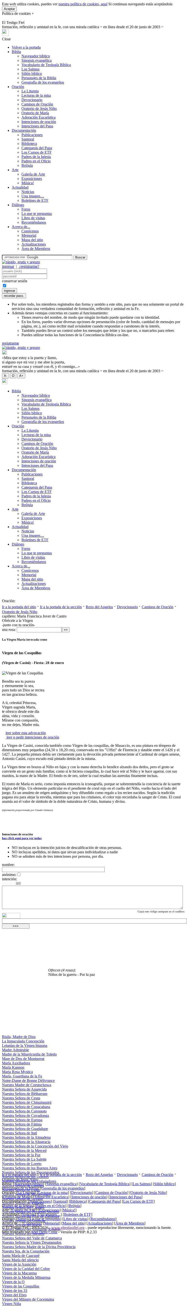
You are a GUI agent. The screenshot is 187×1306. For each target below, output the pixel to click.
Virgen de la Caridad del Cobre (26, 1269)
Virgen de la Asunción (19, 1264)
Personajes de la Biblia (38, 78)
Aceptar (9, 9)
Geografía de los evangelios (42, 82)
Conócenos (30, 231)
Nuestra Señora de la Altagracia (26, 1142)
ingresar (8, 266)
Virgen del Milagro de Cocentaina (28, 1299)
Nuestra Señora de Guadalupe (25, 1129)
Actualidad (20, 187)
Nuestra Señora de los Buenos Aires (29, 1168)
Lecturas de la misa (36, 95)
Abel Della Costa (44, 1232)
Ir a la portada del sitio (19, 607)
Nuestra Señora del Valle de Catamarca (32, 1238)
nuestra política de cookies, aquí (82, 4)
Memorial (28, 235)
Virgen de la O (13, 1282)
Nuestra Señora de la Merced (24, 1150)
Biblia (16, 52)
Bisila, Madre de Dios (19, 1037)
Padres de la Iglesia (36, 157)
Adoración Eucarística (38, 117)
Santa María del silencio (20, 1260)
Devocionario (31, 100)
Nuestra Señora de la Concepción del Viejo (35, 1146)
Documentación (24, 130)
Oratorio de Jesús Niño (39, 108)
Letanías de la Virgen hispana (24, 1045)
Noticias (27, 192)
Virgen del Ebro (14, 1295)
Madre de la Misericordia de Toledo (29, 1054)
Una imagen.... (32, 196)
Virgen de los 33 (14, 1290)
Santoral (27, 139)
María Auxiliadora (16, 1063)
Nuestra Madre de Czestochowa (26, 1085)
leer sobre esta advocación (26, 733)
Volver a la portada (26, 47)
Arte (15, 170)
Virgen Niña (11, 1304)
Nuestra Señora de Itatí (19, 1133)
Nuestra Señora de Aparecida (24, 1089)
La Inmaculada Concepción (23, 1041)
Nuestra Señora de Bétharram (24, 1094)
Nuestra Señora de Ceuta (21, 1098)
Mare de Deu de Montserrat (23, 1059)
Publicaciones (32, 135)
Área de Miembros (35, 249)
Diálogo (18, 205)
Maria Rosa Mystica (17, 1072)
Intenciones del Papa (37, 126)
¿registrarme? (29, 266)
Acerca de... (21, 227)
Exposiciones (31, 178)
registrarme (10, 343)
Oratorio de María (35, 113)
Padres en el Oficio (36, 161)
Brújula (27, 165)
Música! (27, 183)
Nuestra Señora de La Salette (24, 1159)
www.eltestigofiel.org (67, 1228)
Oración (18, 87)
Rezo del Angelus (99, 607)
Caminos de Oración (37, 104)
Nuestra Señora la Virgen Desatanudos (31, 1242)
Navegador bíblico (35, 56)
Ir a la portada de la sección (61, 607)
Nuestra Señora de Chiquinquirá (26, 1102)
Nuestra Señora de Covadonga (25, 1115)
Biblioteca (29, 143)
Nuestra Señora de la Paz (21, 1155)
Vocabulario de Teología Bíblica (46, 65)
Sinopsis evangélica (36, 60)
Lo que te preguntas (36, 214)
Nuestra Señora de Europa (22, 1120)
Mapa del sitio (32, 240)
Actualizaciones (33, 244)
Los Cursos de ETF (36, 152)
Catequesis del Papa (36, 148)
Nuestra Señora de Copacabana (26, 1107)
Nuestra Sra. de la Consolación (25, 1251)
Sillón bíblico (31, 73)
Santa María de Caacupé (20, 1255)
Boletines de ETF (34, 200)
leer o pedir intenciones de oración (32, 737)
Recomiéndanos (33, 222)
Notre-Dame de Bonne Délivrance (28, 1080)
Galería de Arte (33, 174)
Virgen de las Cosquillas (20, 1286)
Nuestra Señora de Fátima (22, 1124)
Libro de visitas (33, 218)
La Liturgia (30, 91)
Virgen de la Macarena (19, 1273)
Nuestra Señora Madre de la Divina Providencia (38, 1247)
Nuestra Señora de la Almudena (26, 1137)
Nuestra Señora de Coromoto (24, 1111)
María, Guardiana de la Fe (22, 1076)
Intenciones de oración (38, 122)
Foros (25, 209)
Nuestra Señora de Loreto (21, 1164)
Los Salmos (30, 69)
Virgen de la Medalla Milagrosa (26, 1277)
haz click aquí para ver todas (22, 838)
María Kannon (13, 1067)
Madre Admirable (15, 1050)
